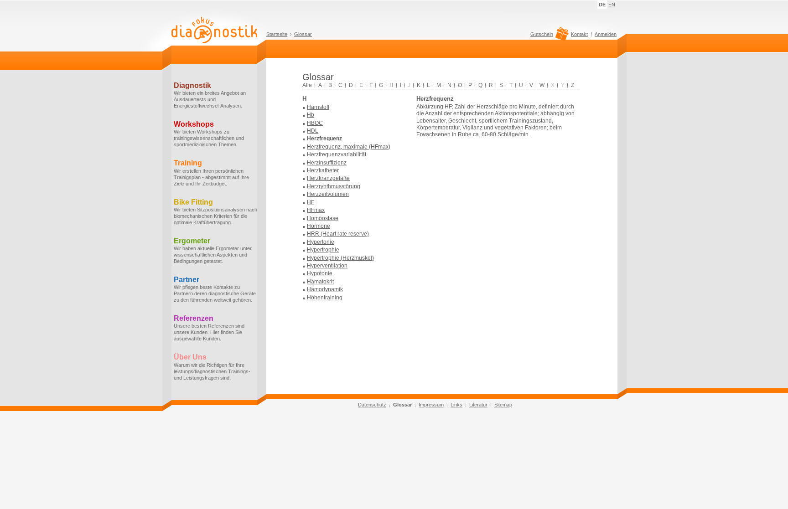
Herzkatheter (323, 170)
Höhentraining (324, 297)
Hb (310, 115)
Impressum (431, 404)
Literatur (478, 404)
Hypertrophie (323, 250)
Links (456, 404)
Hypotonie (319, 273)
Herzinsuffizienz (327, 162)
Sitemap (503, 404)
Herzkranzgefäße (328, 178)
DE (602, 4)
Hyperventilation (327, 265)
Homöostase (322, 218)
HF (310, 202)
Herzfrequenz (324, 138)
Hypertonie (320, 242)
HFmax (316, 210)
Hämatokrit (320, 281)
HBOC (315, 123)
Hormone (318, 226)
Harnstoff (318, 107)
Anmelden (606, 34)
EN (611, 4)
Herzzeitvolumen (328, 194)
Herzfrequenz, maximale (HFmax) (348, 147)
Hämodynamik (325, 289)
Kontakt (579, 34)
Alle (307, 85)
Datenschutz (372, 404)
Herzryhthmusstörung (333, 186)
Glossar (303, 34)
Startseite (276, 34)
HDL (312, 131)
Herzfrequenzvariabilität (336, 154)
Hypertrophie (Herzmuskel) (340, 258)
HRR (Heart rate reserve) (338, 234)
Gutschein (541, 34)
